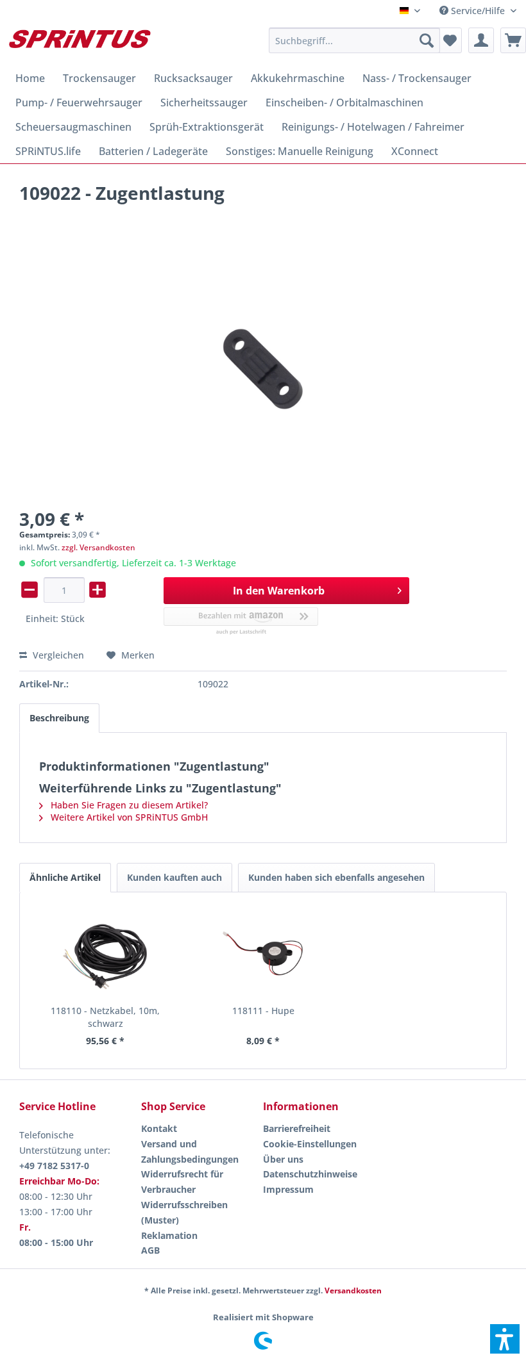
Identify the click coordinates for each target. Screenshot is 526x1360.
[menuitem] (478, 11)
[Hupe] (263, 953)
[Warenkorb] (513, 40)
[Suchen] (426, 40)
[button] (505, 1339)
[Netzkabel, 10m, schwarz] (105, 953)
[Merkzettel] (449, 40)
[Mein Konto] (481, 40)
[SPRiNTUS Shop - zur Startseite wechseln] (79, 44)
